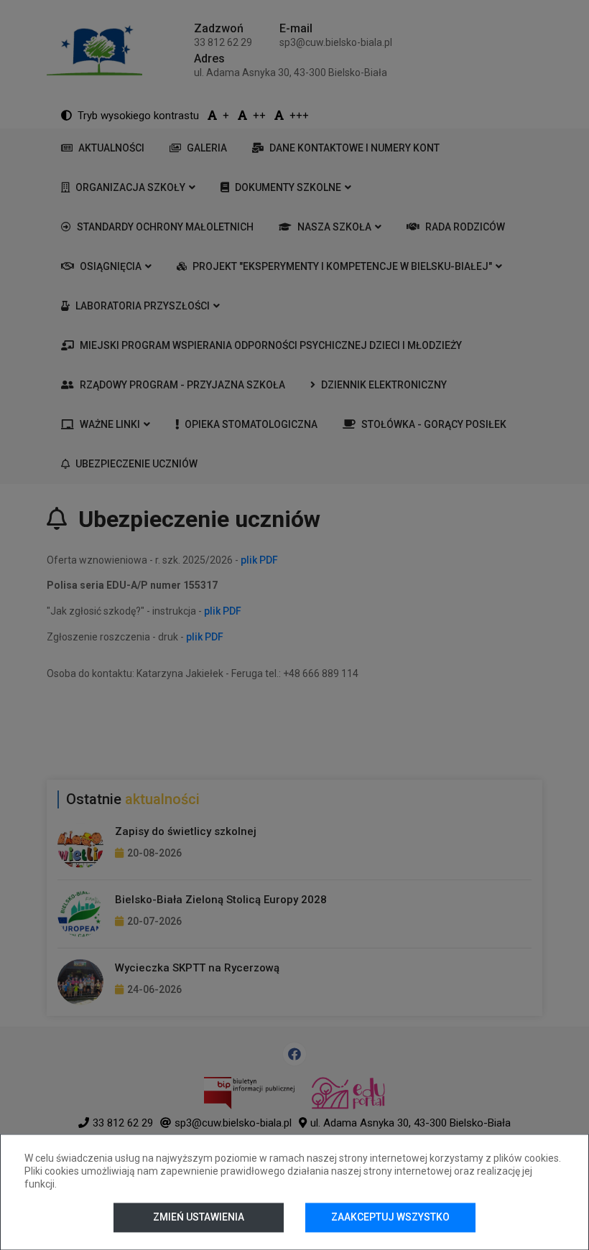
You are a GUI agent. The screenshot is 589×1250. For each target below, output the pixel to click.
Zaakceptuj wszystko (390, 1217)
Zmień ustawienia (198, 1217)
